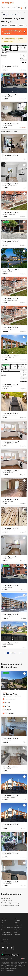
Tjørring (21, 25)
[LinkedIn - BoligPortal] (7, 948)
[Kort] (25, 7)
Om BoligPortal (4, 920)
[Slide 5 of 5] (15, 62)
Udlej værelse (17, 920)
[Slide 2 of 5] (13, 62)
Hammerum (13, 25)
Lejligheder (9, 12)
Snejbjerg (4, 25)
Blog (2, 922)
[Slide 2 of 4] (13, 295)
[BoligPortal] (8, 2)
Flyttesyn (16, 922)
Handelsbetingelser (6, 932)
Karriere (3, 937)
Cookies (3, 929)
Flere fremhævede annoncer (9, 131)
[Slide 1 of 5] (12, 62)
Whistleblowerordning (6, 934)
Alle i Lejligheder (6, 898)
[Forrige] (4, 653)
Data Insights (4, 941)
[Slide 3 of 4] (14, 295)
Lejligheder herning (6, 900)
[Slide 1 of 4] (12, 295)
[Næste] (23, 653)
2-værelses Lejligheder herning (10, 903)
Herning (17, 12)
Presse (2, 925)
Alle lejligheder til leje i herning (11, 15)
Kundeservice (17, 929)
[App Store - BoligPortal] (15, 955)
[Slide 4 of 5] (14, 62)
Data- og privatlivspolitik (7, 927)
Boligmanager (4, 939)
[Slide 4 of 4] (15, 295)
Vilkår (15, 932)
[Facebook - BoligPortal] (3, 948)
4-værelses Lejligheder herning (10, 905)
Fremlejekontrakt (18, 925)
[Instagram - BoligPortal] (12, 948)
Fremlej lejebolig (18, 927)
